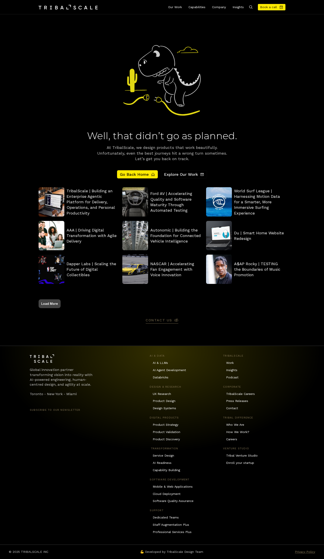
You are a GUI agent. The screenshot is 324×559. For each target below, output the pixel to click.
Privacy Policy (305, 551)
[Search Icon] (250, 7)
